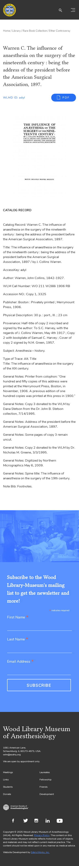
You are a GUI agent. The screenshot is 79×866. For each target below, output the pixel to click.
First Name (17, 617)
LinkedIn (49, 821)
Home (6, 31)
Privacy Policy (41, 835)
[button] (60, 10)
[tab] (18, 210)
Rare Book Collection (35, 31)
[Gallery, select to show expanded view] (39, 156)
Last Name (17, 639)
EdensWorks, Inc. (40, 852)
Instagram (38, 821)
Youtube (60, 821)
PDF (66, 98)
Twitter (26, 821)
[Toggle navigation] (73, 10)
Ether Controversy (59, 31)
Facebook (15, 821)
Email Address (20, 661)
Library (16, 31)
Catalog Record (17, 210)
